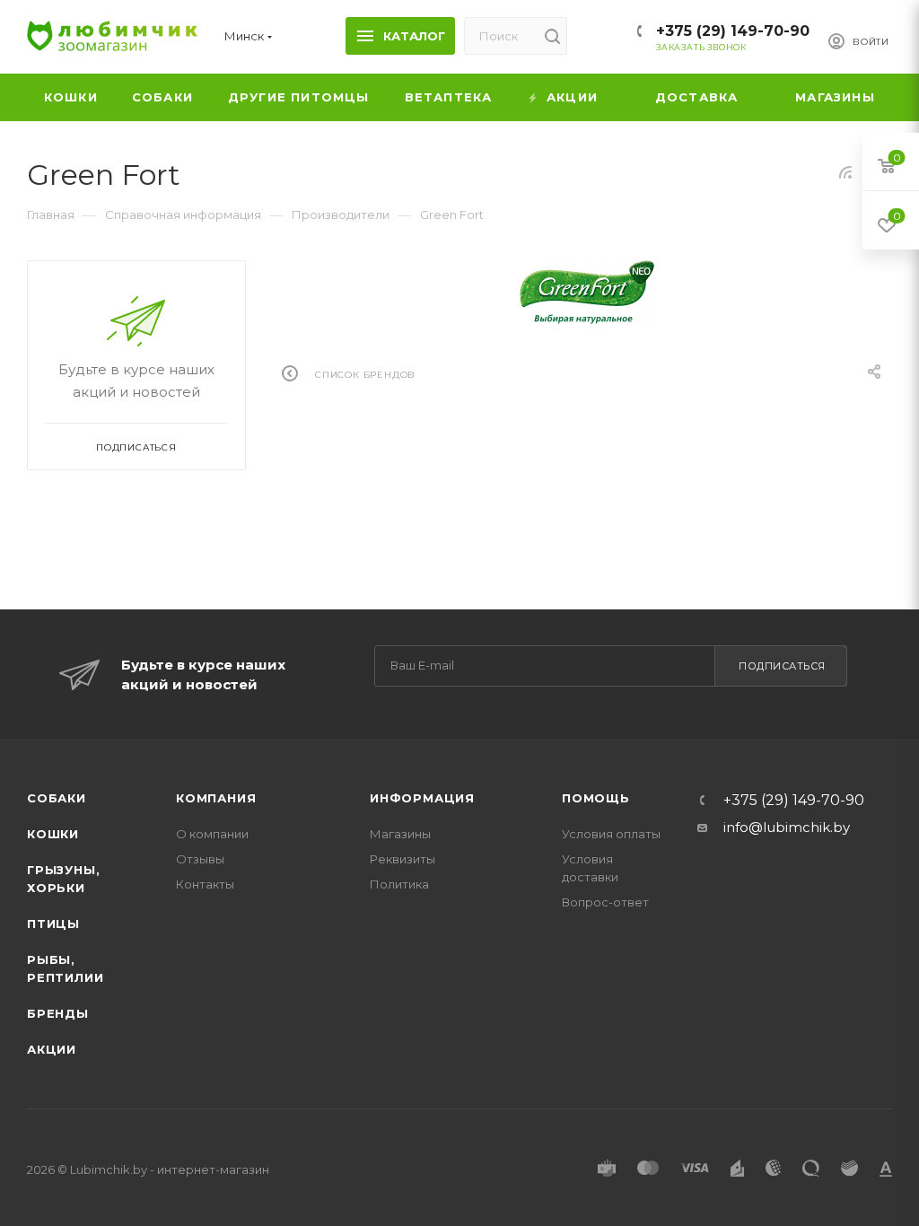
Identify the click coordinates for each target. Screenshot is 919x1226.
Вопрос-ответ (605, 902)
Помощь (596, 798)
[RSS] (845, 171)
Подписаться (782, 666)
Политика (399, 884)
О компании (212, 834)
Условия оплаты (611, 834)
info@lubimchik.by (786, 827)
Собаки (56, 798)
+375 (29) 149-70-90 (733, 30)
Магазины (400, 834)
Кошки (53, 834)
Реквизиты (402, 859)
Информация (422, 798)
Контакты (205, 884)
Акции (51, 1049)
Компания (216, 798)
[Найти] (552, 36)
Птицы (53, 923)
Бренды (58, 1013)
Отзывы (200, 859)
